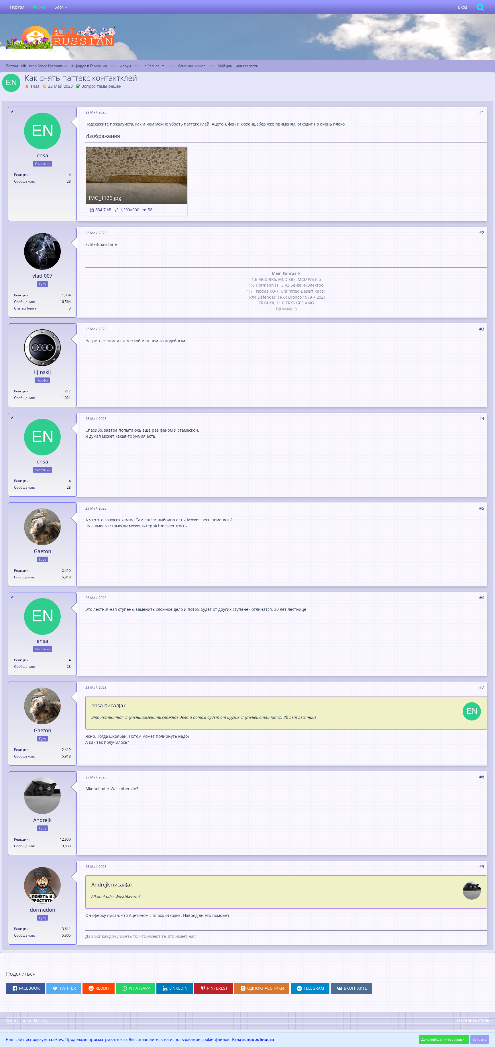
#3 (481, 329)
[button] (25, 988)
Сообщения (24, 181)
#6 (481, 597)
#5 (481, 508)
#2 (481, 232)
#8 (481, 777)
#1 (481, 112)
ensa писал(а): (108, 705)
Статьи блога (25, 308)
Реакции (21, 174)
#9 (481, 866)
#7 (481, 687)
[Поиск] (480, 7)
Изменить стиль (473, 1020)
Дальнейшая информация (444, 1039)
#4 (481, 418)
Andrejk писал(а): (112, 884)
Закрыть (480, 1039)
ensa (35, 86)
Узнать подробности (253, 1039)
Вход (462, 7)
